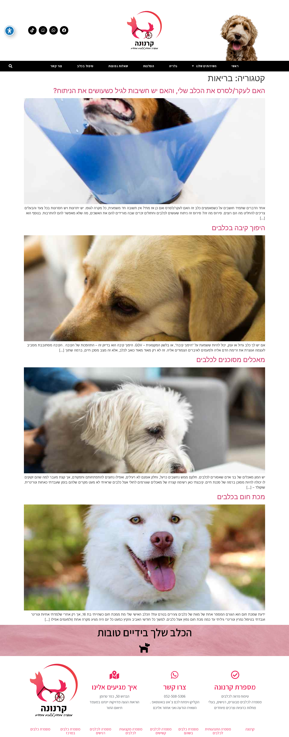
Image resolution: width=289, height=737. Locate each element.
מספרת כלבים (40, 729)
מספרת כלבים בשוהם (188, 731)
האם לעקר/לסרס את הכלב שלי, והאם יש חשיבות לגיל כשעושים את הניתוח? (159, 90)
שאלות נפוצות (118, 66)
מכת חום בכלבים (241, 497)
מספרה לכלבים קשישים (161, 731)
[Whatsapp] (53, 30)
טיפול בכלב (85, 66)
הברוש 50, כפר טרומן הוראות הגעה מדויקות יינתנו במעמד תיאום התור (114, 702)
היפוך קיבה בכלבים (238, 228)
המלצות (148, 66)
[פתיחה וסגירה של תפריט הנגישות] (9, 31)
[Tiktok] (32, 30)
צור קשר (56, 66)
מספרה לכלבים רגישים (100, 731)
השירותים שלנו (206, 66)
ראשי (235, 66)
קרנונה (250, 729)
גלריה (173, 66)
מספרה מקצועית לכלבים (130, 731)
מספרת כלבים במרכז (70, 731)
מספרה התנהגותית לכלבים (218, 731)
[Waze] (43, 30)
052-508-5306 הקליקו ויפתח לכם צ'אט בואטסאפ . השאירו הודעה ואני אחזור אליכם (174, 702)
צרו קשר (174, 687)
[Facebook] (64, 30)
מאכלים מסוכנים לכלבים (230, 359)
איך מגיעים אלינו (114, 687)
